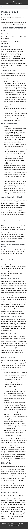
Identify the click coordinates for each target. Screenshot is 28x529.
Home (14, 1)
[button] (23, 7)
